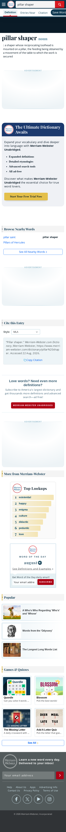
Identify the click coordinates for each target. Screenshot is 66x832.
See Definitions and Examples (31, 568)
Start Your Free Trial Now (26, 196)
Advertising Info (48, 787)
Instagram (49, 799)
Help (10, 787)
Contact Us (14, 790)
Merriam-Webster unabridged (33, 405)
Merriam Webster (10, 761)
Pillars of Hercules (14, 242)
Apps (33, 787)
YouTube (38, 799)
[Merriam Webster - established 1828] (10, 4)
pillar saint (9, 237)
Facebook (16, 799)
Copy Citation (34, 360)
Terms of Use (50, 790)
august (30, 562)
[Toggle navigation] (3, 4)
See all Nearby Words (32, 252)
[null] (40, 563)
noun (42, 38)
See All (32, 742)
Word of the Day (32, 557)
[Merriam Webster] (32, 549)
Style (6, 331)
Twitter (27, 799)
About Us (21, 787)
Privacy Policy (32, 790)
